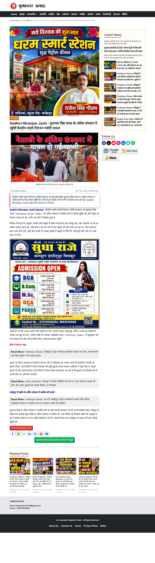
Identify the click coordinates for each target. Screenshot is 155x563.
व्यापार (98, 14)
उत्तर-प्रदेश (26, 20)
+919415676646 (23, 508)
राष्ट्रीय (51, 14)
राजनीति (43, 14)
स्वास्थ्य (74, 14)
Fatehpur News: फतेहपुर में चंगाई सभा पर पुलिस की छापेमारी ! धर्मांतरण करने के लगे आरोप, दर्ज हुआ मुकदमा (129, 88)
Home (14, 14)
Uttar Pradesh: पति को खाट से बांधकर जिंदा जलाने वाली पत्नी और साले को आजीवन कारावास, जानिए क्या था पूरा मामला (89, 481)
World (116, 14)
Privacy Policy (91, 526)
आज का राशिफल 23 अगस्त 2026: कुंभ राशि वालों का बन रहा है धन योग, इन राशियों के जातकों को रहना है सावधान (129, 65)
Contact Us (66, 526)
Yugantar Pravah (74, 520)
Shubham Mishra (19, 191)
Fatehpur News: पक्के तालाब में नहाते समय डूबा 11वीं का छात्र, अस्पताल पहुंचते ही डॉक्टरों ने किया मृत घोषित (129, 99)
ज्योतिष (82, 14)
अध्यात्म (90, 14)
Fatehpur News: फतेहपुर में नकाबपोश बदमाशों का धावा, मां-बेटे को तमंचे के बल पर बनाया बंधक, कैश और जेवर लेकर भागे (129, 110)
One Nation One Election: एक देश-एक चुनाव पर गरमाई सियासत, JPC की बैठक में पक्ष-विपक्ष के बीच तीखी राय (65, 481)
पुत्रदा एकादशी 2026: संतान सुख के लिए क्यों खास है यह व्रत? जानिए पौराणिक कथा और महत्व (123, 49)
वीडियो (124, 14)
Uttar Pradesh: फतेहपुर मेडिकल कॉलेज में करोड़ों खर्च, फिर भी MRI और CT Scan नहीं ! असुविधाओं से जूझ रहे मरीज (42, 481)
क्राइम (22, 14)
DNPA (103, 526)
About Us (53, 526)
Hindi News (14, 20)
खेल (58, 14)
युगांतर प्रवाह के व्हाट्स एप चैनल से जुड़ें (54, 439)
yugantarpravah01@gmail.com (28, 506)
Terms (78, 526)
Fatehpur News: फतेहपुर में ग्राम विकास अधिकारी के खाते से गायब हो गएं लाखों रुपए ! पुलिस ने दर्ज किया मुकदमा (129, 76)
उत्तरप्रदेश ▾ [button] (32, 14)
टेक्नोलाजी (107, 14)
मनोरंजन (65, 14)
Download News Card (21, 428)
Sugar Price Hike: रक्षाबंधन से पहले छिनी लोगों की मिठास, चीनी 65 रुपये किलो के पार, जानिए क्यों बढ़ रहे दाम (130, 122)
